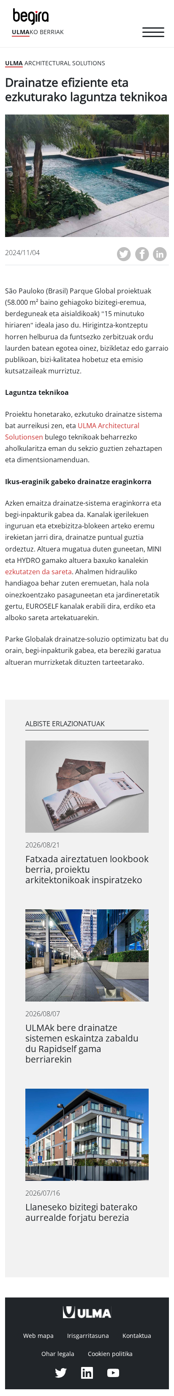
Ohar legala (57, 1354)
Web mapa (38, 1335)
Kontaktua (136, 1335)
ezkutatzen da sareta (38, 571)
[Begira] (32, 15)
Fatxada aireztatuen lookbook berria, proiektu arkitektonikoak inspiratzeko (87, 869)
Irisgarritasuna (88, 1335)
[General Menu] (153, 33)
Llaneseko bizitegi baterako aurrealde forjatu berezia (81, 1212)
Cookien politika (110, 1354)
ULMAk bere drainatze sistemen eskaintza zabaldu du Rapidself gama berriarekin (82, 1043)
